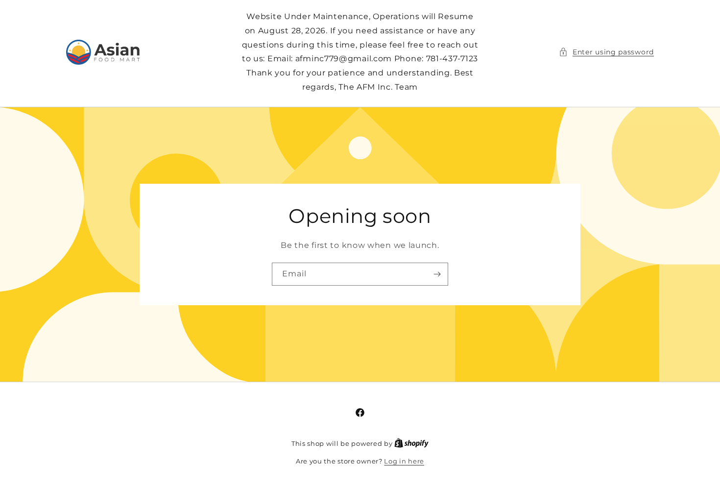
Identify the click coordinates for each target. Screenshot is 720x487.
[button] (606, 52)
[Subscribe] (437, 274)
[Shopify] (411, 443)
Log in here (404, 461)
